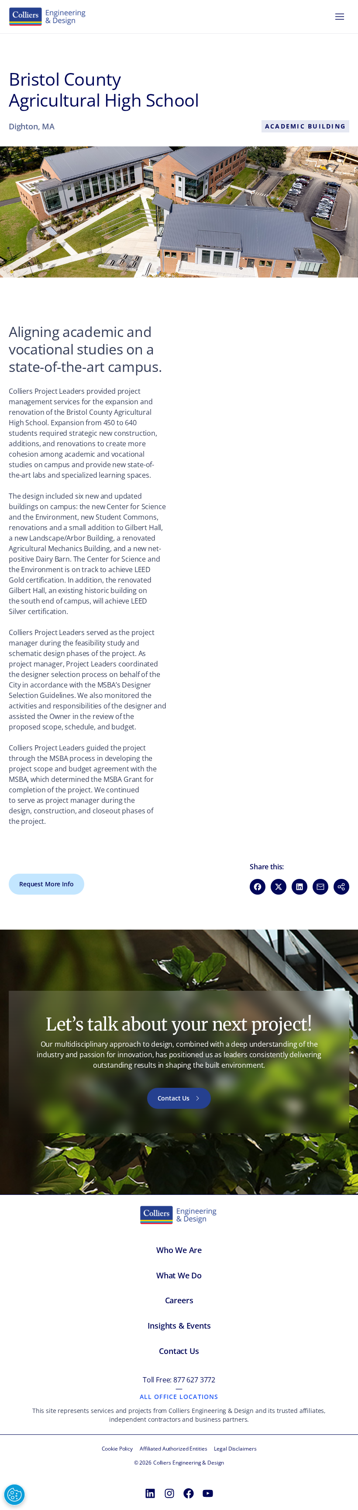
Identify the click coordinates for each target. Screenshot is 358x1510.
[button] (341, 887)
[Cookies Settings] (14, 1495)
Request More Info (46, 884)
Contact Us (174, 1098)
